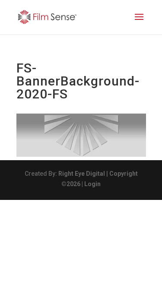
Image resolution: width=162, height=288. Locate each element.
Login (92, 183)
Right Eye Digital (81, 173)
